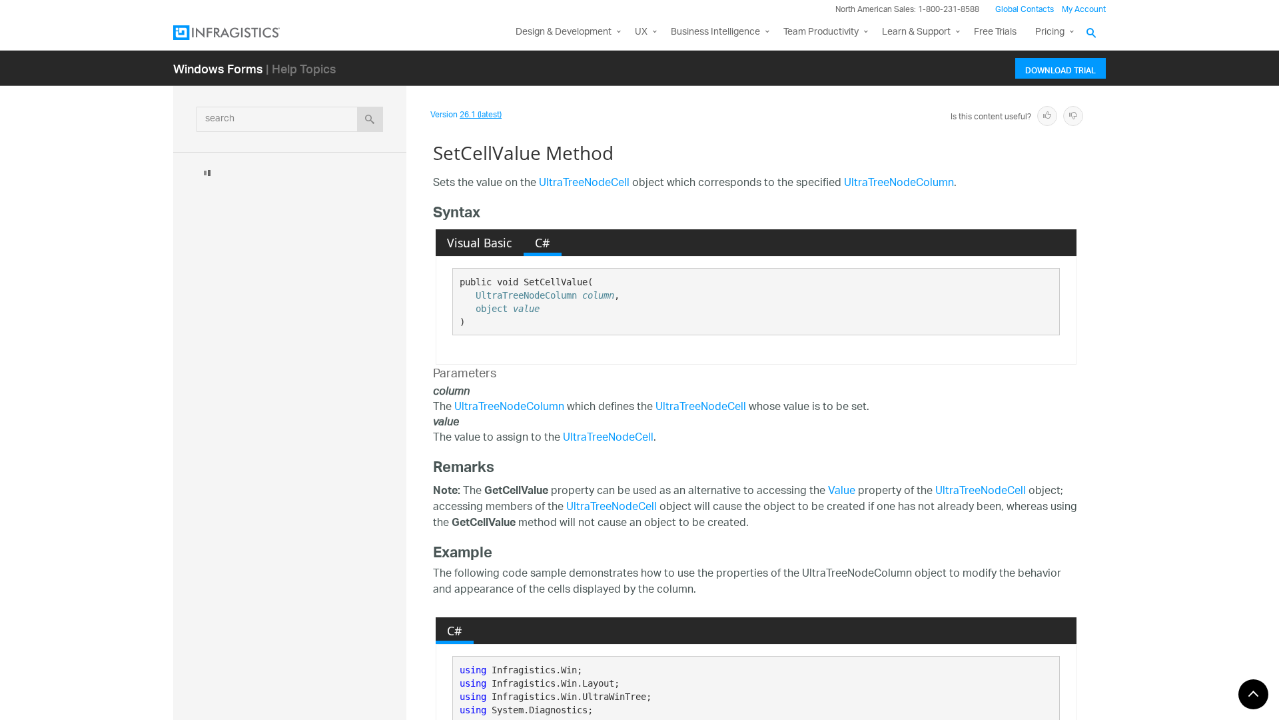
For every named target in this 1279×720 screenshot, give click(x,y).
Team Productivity (821, 32)
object (492, 308)
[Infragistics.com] (239, 32)
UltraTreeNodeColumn (899, 184)
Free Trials (995, 32)
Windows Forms (218, 68)
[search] (370, 119)
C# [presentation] (542, 243)
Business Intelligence (715, 32)
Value (841, 492)
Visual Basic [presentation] (479, 243)
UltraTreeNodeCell (584, 184)
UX (641, 32)
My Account (1084, 10)
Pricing (1050, 32)
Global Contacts (1024, 10)
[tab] (480, 242)
